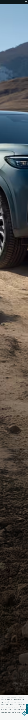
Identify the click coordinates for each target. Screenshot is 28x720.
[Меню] (26, 2)
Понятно (5, 716)
